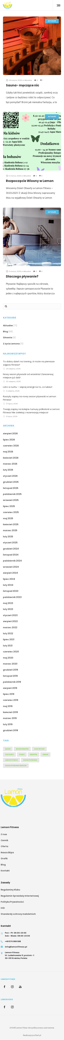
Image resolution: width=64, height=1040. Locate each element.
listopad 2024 (10, 554)
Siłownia (7, 337)
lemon (45, 754)
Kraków (33, 754)
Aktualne (8, 325)
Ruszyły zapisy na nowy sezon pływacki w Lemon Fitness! (29, 398)
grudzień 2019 (10, 669)
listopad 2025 (10, 488)
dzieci (21, 754)
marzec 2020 (10, 663)
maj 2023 (8, 603)
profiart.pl (36, 1035)
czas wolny (39, 749)
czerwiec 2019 (10, 700)
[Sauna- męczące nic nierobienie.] (32, 46)
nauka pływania (30, 760)
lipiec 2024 (9, 579)
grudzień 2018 (10, 730)
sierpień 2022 (10, 621)
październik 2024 (12, 560)
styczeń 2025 (10, 542)
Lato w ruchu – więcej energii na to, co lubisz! (27, 387)
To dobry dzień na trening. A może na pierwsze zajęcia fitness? (29, 363)
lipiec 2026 (9, 439)
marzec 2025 (10, 530)
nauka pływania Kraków (15, 765)
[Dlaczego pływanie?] (32, 237)
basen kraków (22, 749)
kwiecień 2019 (10, 712)
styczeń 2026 (10, 475)
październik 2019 (12, 681)
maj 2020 (8, 657)
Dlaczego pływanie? (22, 276)
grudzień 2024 (11, 548)
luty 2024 (8, 585)
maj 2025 (8, 518)
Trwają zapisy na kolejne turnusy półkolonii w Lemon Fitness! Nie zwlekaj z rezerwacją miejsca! (31, 411)
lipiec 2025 (9, 506)
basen (7, 749)
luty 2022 (8, 633)
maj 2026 (8, 451)
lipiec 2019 (8, 694)
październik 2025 (12, 494)
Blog (5, 331)
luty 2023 (8, 609)
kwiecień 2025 (10, 524)
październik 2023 (12, 597)
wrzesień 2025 (11, 500)
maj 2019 (8, 706)
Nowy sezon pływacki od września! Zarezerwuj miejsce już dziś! (28, 376)
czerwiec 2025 (11, 512)
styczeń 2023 (10, 615)
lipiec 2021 (8, 639)
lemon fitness (11, 760)
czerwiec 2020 (11, 651)
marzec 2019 (10, 718)
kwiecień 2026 (10, 457)
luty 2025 (8, 536)
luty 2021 (8, 645)
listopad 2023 (10, 591)
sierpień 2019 (10, 688)
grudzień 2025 (11, 481)
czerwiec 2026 (11, 445)
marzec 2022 (10, 627)
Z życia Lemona (11, 343)
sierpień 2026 (10, 433)
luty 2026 (8, 469)
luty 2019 (8, 724)
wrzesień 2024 (11, 566)
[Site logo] (7, 5)
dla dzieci (9, 754)
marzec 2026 (10, 463)
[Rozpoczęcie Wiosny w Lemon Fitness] (32, 141)
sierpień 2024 (10, 572)
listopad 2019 (10, 675)
